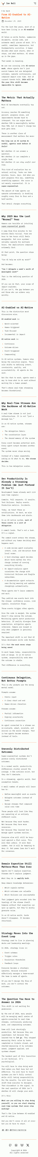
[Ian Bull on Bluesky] (22, 1145)
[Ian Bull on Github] (10, 1145)
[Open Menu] (34, 3)
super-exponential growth (13, 226)
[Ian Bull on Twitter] (28, 1145)
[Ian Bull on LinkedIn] (16, 1145)
